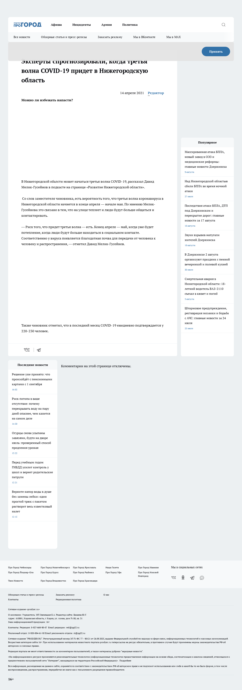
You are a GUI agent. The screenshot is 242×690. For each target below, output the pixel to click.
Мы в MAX (173, 37)
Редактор (156, 93)
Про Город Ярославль (84, 567)
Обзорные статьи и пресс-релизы (64, 37)
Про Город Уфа (113, 572)
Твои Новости (15, 580)
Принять (216, 51)
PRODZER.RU (34, 638)
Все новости (22, 37)
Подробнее (125, 660)
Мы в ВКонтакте (144, 37)
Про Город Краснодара (85, 580)
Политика (130, 25)
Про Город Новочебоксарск (55, 567)
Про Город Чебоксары (19, 567)
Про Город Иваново (148, 567)
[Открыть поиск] (223, 24)
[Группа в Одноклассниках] (183, 577)
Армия (106, 25)
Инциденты (81, 25)
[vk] (27, 349)
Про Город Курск (49, 572)
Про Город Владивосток (53, 580)
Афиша (56, 25)
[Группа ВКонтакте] (173, 577)
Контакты (13, 599)
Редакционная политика (68, 599)
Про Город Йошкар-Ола (20, 572)
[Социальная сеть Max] (202, 577)
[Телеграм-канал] (192, 577)
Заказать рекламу (110, 37)
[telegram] (40, 349)
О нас (106, 594)
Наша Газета (112, 567)
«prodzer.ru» (33, 609)
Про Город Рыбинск (83, 572)
